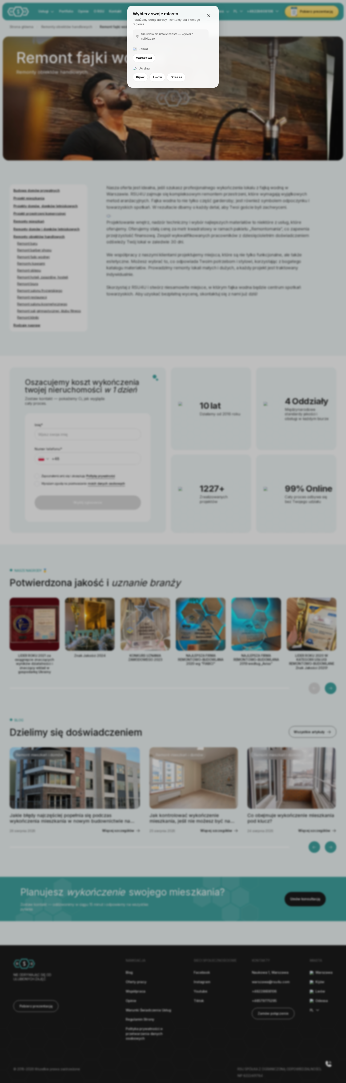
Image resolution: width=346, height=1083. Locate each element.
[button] (209, 16)
